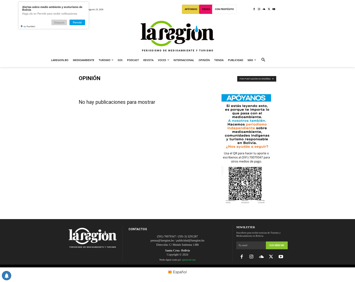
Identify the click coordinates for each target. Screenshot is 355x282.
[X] (268, 9)
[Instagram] (259, 9)
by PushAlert (29, 26)
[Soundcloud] (263, 9)
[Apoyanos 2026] (246, 202)
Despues (59, 22)
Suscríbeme (276, 245)
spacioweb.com (188, 259)
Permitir (77, 22)
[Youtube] (273, 9)
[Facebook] (254, 9)
